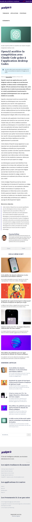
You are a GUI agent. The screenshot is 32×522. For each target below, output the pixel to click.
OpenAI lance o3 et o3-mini (7, 473)
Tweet (23, 248)
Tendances (6, 13)
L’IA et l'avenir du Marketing (7, 507)
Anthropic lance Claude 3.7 (7, 469)
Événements (6, 20)
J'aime (8, 248)
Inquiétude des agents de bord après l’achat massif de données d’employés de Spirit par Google (16, 301)
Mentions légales (16, 516)
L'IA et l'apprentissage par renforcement (10, 501)
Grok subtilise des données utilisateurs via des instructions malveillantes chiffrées (14, 275)
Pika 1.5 (3, 492)
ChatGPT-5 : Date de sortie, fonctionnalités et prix (12, 477)
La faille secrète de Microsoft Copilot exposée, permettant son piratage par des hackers (20, 420)
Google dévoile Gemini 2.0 (7, 475)
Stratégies (23, 13)
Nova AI (3, 488)
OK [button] (29, 434)
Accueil (2, 45)
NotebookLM (4, 490)
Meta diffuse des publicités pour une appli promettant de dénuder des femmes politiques (14, 353)
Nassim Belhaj (9, 76)
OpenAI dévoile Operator (7, 471)
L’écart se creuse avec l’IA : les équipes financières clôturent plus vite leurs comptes (15, 327)
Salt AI (2, 486)
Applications (14, 13)
